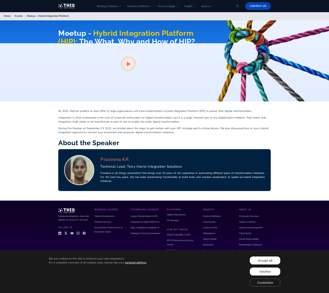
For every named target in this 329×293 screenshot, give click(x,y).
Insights (188, 6)
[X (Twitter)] (65, 233)
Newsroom (208, 245)
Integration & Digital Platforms (145, 222)
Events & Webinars (212, 216)
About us (205, 6)
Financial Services (102, 222)
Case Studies (209, 222)
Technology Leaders (145, 209)
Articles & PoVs (210, 227)
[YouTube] (71, 233)
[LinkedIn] (59, 233)
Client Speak (245, 233)
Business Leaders (106, 209)
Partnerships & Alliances (250, 245)
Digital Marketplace (176, 214)
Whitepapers (209, 233)
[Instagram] (78, 233)
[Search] (237, 6)
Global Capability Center (179, 234)
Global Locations (247, 222)
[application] (164, 271)
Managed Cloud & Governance (146, 233)
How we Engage (166, 6)
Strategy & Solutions (107, 6)
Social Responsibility (249, 239)
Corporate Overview (249, 216)
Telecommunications (104, 216)
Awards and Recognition (251, 227)
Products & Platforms (138, 6)
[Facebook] (84, 233)
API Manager (173, 220)
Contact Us (258, 6)
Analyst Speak (210, 239)
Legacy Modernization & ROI (144, 216)
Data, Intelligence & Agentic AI (145, 227)
